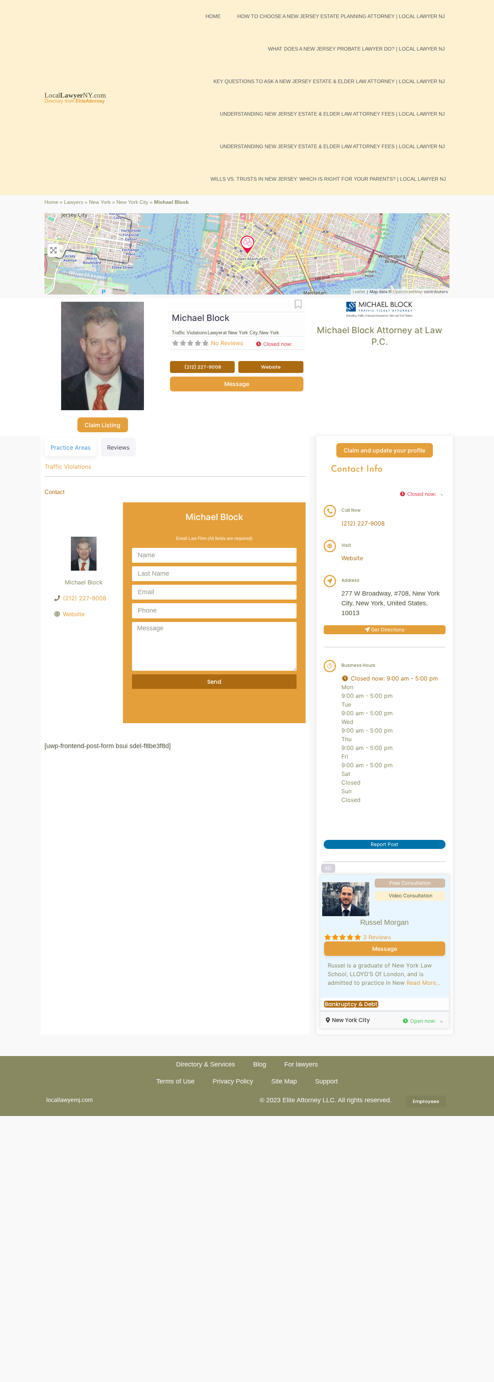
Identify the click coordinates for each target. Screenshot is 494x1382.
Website (74, 614)
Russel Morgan (384, 922)
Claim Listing (102, 425)
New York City (132, 202)
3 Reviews (377, 937)
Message (236, 383)
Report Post (384, 844)
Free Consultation (410, 883)
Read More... (423, 982)
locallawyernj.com (69, 1100)
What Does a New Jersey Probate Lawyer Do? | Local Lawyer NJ (356, 49)
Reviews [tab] (118, 447)
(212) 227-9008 (84, 598)
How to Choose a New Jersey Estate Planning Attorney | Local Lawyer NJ (341, 16)
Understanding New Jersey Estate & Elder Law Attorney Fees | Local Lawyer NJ (332, 114)
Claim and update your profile (384, 450)
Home (213, 16)
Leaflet (359, 291)
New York (100, 202)
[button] (277, 344)
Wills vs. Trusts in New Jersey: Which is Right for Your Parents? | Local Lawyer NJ (328, 179)
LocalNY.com (75, 95)
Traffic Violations (67, 466)
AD (328, 868)
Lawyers (73, 202)
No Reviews (227, 343)
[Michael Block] (247, 245)
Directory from (74, 101)
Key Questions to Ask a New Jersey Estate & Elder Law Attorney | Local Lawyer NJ (329, 81)
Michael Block (200, 318)
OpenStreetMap (408, 291)
